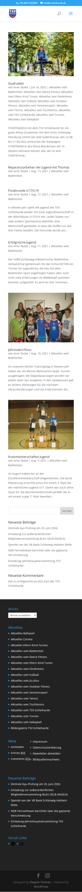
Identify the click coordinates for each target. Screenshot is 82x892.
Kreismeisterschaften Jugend (29, 457)
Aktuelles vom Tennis (24, 698)
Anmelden (17, 747)
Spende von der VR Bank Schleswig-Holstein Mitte (40, 544)
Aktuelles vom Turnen (50, 115)
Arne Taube (21, 87)
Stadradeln (16, 83)
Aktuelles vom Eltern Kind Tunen (32, 663)
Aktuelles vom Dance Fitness (42, 92)
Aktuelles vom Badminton (27, 651)
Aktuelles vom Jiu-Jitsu (25, 680)
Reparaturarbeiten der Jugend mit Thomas (38, 167)
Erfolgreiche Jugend (22, 242)
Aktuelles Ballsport (23, 633)
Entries (18, 753)
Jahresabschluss (19, 350)
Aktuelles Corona (21, 639)
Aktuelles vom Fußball (22, 101)
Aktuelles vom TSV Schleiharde (30, 710)
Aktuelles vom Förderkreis (55, 96)
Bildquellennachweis (46, 759)
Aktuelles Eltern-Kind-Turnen (29, 645)
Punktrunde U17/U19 (23, 190)
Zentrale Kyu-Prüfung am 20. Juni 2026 (33, 528)
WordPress (41, 886)
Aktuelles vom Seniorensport (36, 105)
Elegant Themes (40, 882)
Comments (20, 759)
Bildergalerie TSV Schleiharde (30, 728)
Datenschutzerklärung (47, 747)
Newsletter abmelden (46, 753)
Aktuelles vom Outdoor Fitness (30, 686)
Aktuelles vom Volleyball (23, 119)
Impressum (40, 741)
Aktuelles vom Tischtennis (40, 110)
